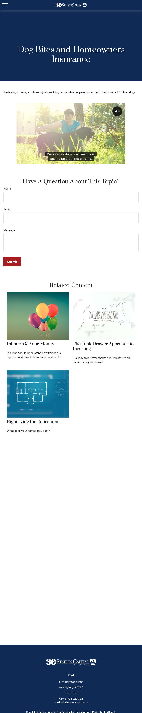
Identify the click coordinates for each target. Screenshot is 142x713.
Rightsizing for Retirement (33, 422)
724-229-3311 (75, 698)
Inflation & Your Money (30, 344)
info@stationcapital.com (74, 702)
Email (6, 209)
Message (9, 230)
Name (7, 188)
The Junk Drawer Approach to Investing (103, 346)
